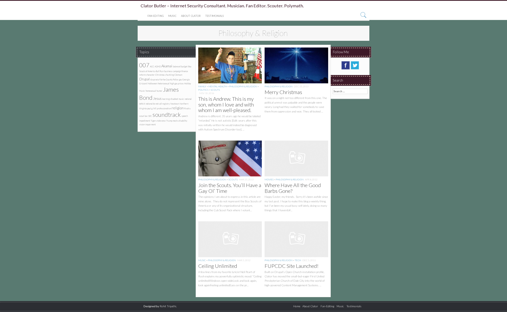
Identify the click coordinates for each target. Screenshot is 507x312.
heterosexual (163, 83)
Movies (269, 179)
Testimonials (214, 15)
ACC (152, 66)
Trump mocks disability (176, 120)
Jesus (157, 98)
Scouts (215, 89)
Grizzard (143, 83)
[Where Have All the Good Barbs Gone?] (296, 158)
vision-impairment (147, 124)
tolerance (161, 120)
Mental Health (217, 86)
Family (202, 86)
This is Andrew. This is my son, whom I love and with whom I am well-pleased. (226, 104)
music (181, 99)
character (150, 74)
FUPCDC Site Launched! (292, 266)
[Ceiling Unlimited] (230, 239)
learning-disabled (170, 99)
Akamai (166, 66)
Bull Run (160, 71)
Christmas (160, 74)
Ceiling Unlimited (217, 266)
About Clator (191, 15)
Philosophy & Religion (243, 86)
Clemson (178, 74)
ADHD (158, 66)
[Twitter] (355, 65)
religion (178, 108)
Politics (203, 89)
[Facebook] (345, 65)
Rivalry (187, 108)
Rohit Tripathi (168, 306)
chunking (169, 74)
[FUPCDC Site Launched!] (296, 239)
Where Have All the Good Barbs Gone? (293, 188)
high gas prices (177, 83)
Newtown (174, 103)
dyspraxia (154, 79)
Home (296, 306)
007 (144, 65)
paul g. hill (151, 108)
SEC (150, 116)
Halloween (152, 83)
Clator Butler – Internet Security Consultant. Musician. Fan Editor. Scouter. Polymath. (222, 5)
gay (180, 79)
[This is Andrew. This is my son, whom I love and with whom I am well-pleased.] (230, 65)
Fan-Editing (156, 15)
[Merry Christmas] (296, 65)
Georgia (186, 79)
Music (172, 15)
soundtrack (166, 114)
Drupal (144, 79)
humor (159, 90)
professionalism (164, 108)
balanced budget (180, 66)
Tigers (154, 120)
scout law (143, 116)
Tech (298, 260)
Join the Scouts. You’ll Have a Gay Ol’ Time (229, 188)
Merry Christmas (283, 92)
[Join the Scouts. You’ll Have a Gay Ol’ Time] (230, 158)
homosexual (151, 90)
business (168, 71)
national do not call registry (158, 103)
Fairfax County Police (168, 79)
